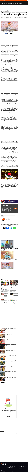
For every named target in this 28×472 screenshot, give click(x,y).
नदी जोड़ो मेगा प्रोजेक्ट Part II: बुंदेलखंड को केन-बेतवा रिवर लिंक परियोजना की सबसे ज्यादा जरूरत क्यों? (10, 372)
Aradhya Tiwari (2, 289)
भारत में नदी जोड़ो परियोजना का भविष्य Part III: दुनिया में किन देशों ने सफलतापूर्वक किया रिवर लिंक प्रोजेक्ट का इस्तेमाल (10, 361)
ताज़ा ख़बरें (1, 326)
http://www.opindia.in (8, 219)
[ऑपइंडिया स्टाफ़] (3, 220)
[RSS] (25, 0)
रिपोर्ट (5, 11)
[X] (7, 33)
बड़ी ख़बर (1, 11)
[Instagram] (24, 0)
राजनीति (3, 10)
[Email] (11, 33)
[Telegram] (9, 33)
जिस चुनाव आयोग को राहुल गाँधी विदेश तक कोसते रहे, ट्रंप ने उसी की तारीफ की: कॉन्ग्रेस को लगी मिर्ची (14, 286)
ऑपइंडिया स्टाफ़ (8, 218)
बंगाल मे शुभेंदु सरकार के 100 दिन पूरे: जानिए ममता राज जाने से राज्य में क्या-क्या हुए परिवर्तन (6, 294)
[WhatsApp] (26, 0)
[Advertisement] (4, 309)
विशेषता (10, 288)
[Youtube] (27, 0)
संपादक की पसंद (7, 11)
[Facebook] (23, 0)
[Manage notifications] (1, 470)
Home (1, 10)
